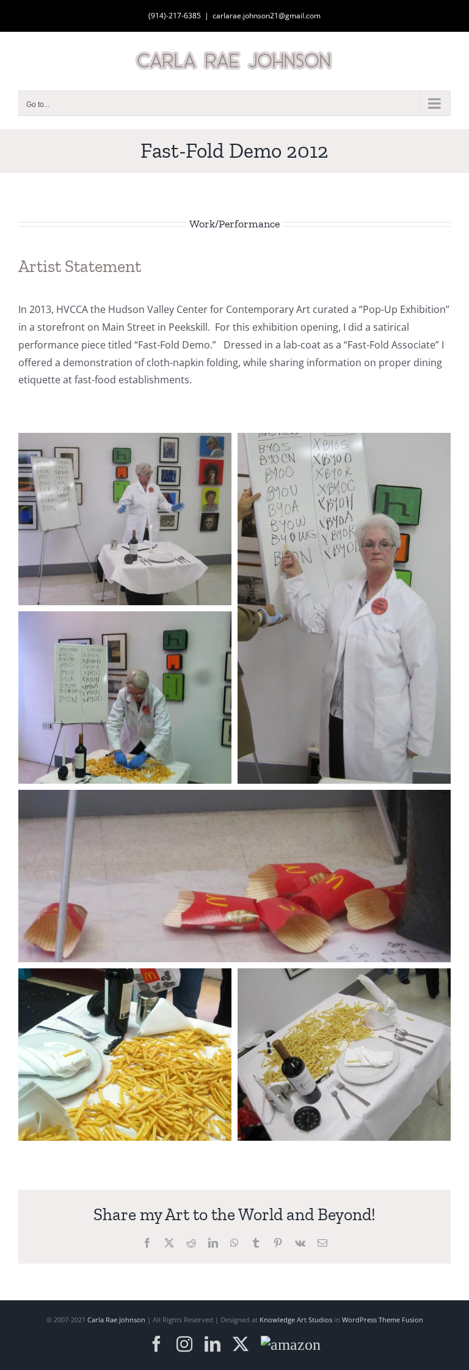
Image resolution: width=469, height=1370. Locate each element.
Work (202, 223)
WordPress (359, 1319)
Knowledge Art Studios (296, 1319)
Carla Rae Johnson (116, 1319)
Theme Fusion (401, 1319)
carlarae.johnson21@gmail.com (267, 15)
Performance (249, 223)
